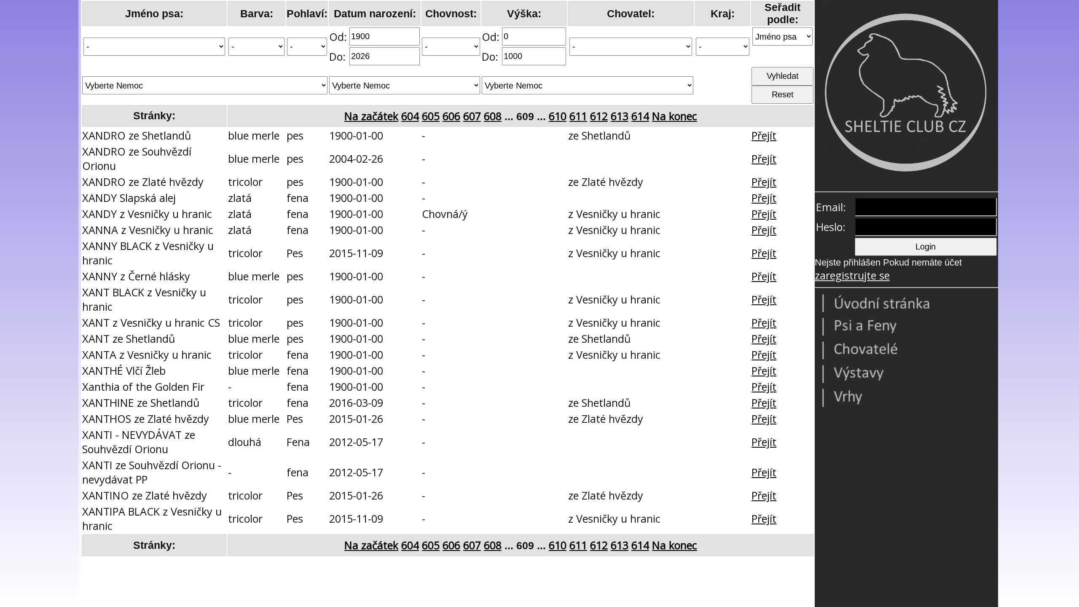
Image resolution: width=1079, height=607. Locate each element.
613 (619, 116)
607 (472, 116)
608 (493, 116)
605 (431, 116)
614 (640, 116)
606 (451, 116)
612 (599, 116)
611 (578, 116)
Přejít (764, 135)
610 (557, 116)
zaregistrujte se (852, 275)
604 (410, 116)
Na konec (674, 116)
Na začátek (371, 116)
